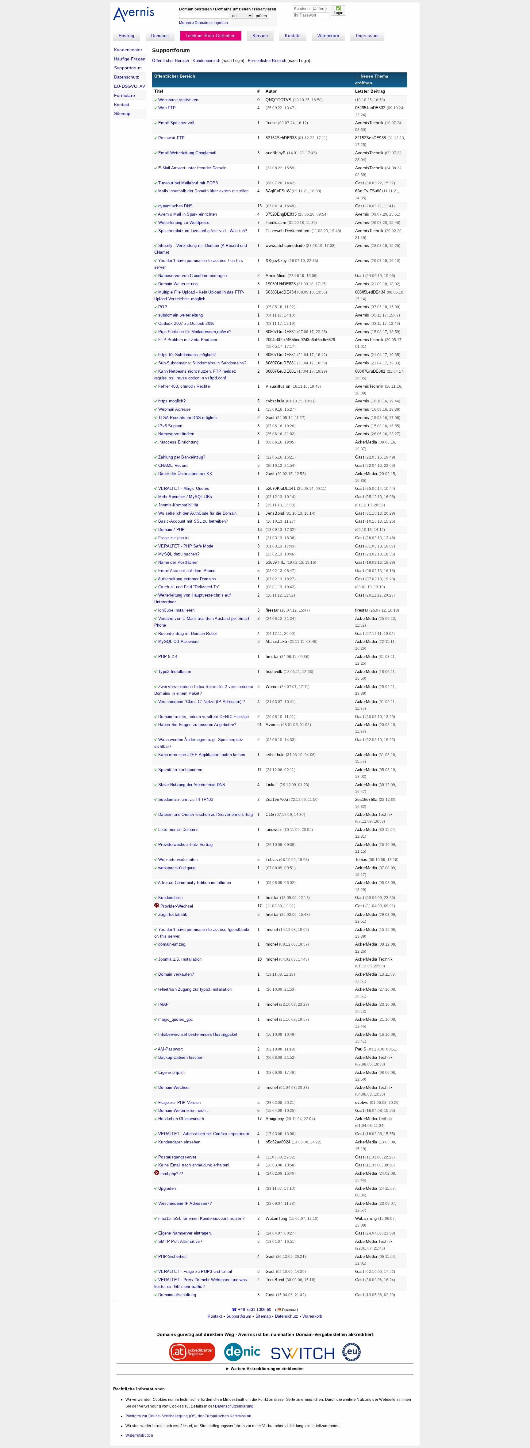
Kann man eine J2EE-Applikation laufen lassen (201, 754)
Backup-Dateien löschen (180, 1057)
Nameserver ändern (176, 434)
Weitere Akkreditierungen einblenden (267, 1368)
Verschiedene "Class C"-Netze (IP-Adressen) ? (201, 701)
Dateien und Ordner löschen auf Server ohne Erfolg (205, 814)
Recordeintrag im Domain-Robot (187, 633)
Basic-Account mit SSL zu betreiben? (193, 521)
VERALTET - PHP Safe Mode (185, 546)
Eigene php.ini (171, 1072)
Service (260, 35)
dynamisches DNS (175, 206)
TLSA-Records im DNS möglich (187, 417)
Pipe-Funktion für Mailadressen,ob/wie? (194, 331)
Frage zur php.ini (173, 538)
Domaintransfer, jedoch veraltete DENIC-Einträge (203, 716)
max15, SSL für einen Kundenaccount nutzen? (201, 1218)
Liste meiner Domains (178, 829)
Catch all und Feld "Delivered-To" (189, 587)
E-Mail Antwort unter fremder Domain (192, 168)
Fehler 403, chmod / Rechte (184, 386)
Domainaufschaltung (177, 1294)
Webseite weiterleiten (178, 859)
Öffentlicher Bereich (170, 60)
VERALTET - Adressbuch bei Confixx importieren (203, 1133)
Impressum (367, 35)
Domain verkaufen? (176, 974)
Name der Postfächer (178, 562)
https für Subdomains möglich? (187, 354)
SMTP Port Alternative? (180, 1241)
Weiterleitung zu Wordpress (183, 222)
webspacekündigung (176, 868)
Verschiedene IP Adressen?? (185, 1203)
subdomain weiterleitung (180, 315)
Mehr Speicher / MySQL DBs (185, 496)
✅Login (338, 10)
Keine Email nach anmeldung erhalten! (193, 1165)
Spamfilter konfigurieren (180, 769)
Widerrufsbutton (139, 1435)
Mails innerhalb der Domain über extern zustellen (203, 191)
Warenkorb (328, 35)
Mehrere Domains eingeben (203, 23)
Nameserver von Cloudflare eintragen (192, 275)
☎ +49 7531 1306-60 (251, 1309)
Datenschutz (126, 77)
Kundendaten (170, 897)
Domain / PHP (171, 529)
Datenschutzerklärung (234, 1406)
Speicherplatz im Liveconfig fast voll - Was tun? (202, 231)
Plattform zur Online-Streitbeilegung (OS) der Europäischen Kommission (188, 1416)
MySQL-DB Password (178, 641)
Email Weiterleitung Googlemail (187, 153)
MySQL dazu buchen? (178, 554)
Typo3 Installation (174, 671)
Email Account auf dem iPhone (186, 570)
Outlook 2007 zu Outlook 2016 (186, 323)
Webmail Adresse (174, 409)
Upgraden (167, 1188)
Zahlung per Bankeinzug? (181, 457)
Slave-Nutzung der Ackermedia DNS (191, 784)
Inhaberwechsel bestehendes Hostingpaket (197, 1034)
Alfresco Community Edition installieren (194, 882)
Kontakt (293, 35)
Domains (160, 35)
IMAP (163, 1004)
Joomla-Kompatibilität (178, 505)
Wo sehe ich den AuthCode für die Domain (197, 513)
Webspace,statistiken (178, 100)
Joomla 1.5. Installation (180, 959)
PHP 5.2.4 (167, 656)
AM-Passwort (170, 1049)
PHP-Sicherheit (172, 1256)
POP (162, 307)
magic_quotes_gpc (175, 1019)
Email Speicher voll (176, 123)
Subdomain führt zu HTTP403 (185, 799)
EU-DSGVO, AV (129, 86)
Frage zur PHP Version (179, 1102)
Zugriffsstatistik (172, 914)
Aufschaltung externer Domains (187, 579)
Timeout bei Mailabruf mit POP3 (188, 183)
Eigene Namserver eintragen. (185, 1233)
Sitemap (122, 113)
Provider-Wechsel (176, 906)
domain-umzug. (172, 944)
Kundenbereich (206, 60)
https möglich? (172, 401)
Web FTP (167, 108)
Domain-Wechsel (174, 1087)
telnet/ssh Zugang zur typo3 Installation (195, 989)
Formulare (124, 95)
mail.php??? (171, 1173)
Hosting (126, 35)
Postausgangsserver (177, 1157)
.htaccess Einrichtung (178, 442)
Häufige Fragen (130, 58)
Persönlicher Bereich (267, 60)
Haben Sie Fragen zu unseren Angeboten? (197, 724)
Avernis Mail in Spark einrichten (187, 214)
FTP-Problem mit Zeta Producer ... (190, 339)
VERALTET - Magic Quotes (183, 488)
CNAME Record (172, 465)
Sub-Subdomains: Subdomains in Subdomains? (202, 363)
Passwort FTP (171, 138)
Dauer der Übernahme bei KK (185, 473)
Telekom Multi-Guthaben (211, 35)
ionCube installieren (176, 610)
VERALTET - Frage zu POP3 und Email (195, 1271)
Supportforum (128, 67)
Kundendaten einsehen (179, 1142)
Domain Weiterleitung (178, 284)
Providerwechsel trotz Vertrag (185, 844)
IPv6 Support (170, 426)
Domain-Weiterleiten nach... (183, 1110)
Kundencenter (128, 49)
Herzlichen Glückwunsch (181, 1118)
